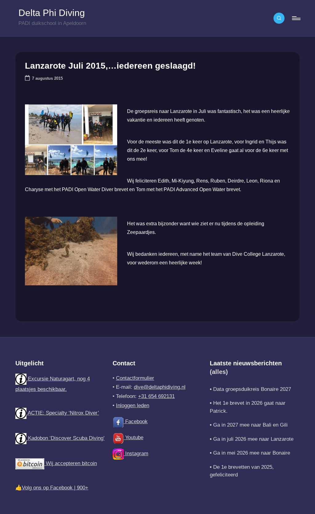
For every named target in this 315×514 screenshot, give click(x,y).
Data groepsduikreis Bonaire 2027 (252, 389)
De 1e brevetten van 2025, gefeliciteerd (242, 471)
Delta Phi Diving (51, 13)
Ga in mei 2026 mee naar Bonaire (251, 453)
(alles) (219, 371)
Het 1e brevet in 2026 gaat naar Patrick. (247, 407)
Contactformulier (135, 378)
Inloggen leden (132, 405)
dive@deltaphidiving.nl (159, 387)
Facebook (136, 421)
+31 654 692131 (156, 396)
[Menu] (296, 18)
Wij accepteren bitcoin (70, 463)
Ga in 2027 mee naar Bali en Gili (250, 425)
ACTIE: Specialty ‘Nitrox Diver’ (62, 413)
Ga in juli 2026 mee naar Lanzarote (253, 439)
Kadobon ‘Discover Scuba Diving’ (65, 438)
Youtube (133, 437)
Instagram (136, 453)
